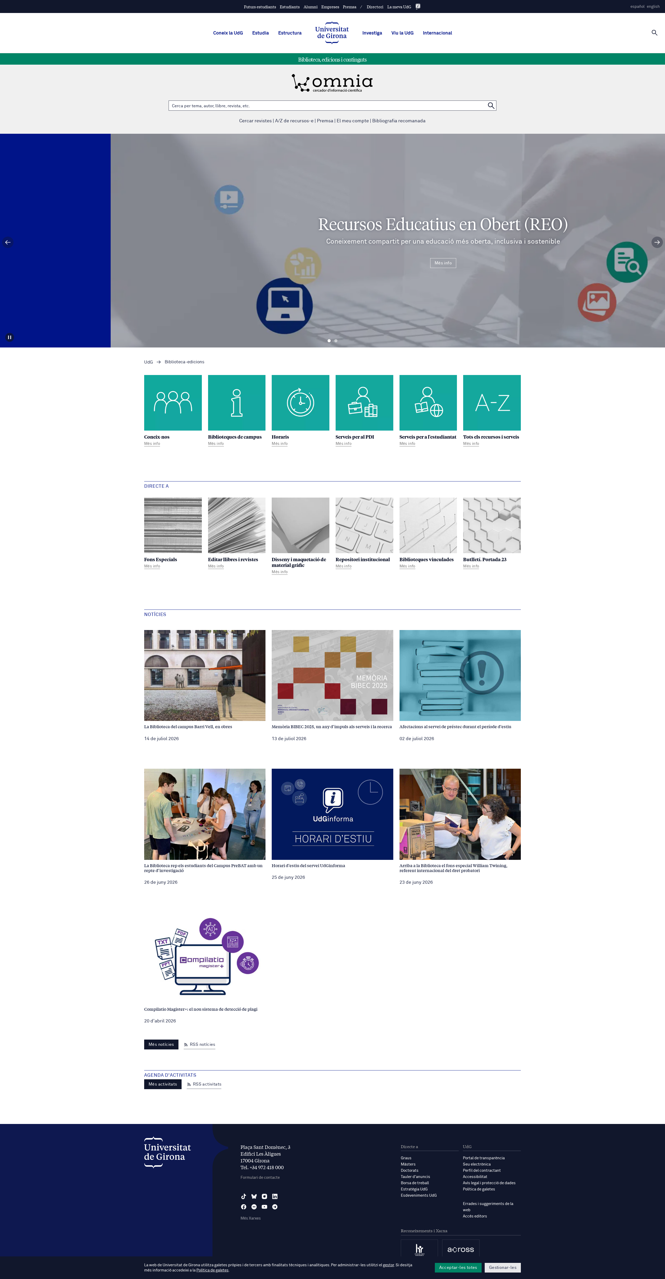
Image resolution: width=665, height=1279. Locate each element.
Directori (375, 7)
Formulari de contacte (260, 1178)
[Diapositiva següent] (657, 242)
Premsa (349, 7)
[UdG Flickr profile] (254, 1207)
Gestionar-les (502, 1267)
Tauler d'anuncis (415, 1177)
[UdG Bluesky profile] (254, 1196)
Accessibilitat (475, 1177)
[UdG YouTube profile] (264, 1207)
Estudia (260, 33)
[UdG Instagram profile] (264, 1196)
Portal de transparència (484, 1158)
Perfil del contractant (482, 1171)
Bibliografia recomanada (398, 121)
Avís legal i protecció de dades (489, 1183)
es (637, 7)
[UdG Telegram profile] (275, 1207)
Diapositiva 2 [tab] (335, 340)
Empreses (330, 7)
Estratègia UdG (414, 1189)
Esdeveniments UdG (419, 1195)
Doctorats (409, 1171)
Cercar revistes (255, 121)
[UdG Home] (332, 33)
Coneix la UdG (228, 33)
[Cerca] (654, 33)
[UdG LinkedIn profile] (275, 1196)
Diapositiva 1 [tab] (329, 340)
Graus (406, 1158)
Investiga (372, 33)
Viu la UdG (402, 33)
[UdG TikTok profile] (244, 1196)
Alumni (311, 7)
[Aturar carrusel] (9, 337)
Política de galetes (479, 1189)
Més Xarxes (251, 1218)
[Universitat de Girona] (167, 1153)
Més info (332, 263)
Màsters (408, 1164)
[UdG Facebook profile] (244, 1207)
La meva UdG (399, 7)
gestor (388, 1265)
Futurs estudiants (260, 7)
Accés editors (475, 1216)
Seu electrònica (477, 1164)
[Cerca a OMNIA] (491, 106)
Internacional (437, 33)
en (653, 7)
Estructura (290, 33)
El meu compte (353, 121)
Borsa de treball (415, 1183)
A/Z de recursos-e (294, 121)
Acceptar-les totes (458, 1267)
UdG (148, 362)
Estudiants (290, 7)
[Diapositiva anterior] (8, 242)
